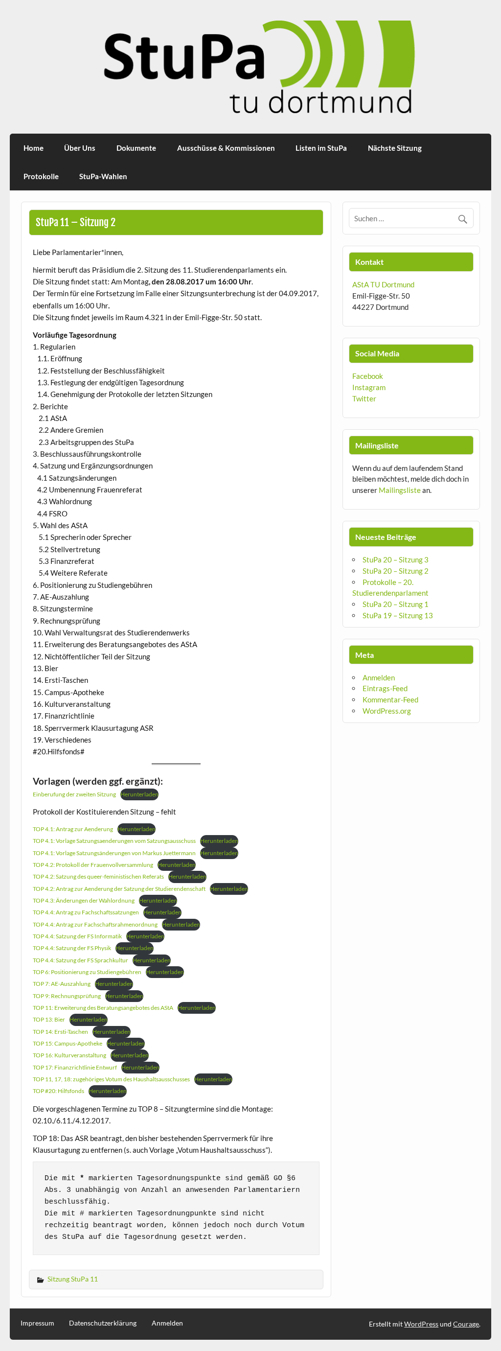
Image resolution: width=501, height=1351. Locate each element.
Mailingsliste (400, 490)
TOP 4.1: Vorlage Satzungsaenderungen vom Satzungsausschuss (114, 840)
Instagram (369, 387)
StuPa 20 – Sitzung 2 (396, 570)
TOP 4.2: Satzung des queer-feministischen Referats (98, 876)
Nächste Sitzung (395, 147)
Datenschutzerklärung (103, 1323)
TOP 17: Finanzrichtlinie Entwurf (75, 1067)
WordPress (421, 1324)
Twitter (364, 398)
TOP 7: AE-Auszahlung (62, 983)
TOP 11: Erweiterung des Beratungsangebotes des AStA (103, 1007)
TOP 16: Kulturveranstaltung (69, 1055)
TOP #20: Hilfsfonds (58, 1091)
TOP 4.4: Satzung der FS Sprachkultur (80, 960)
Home (33, 147)
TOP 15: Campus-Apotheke (67, 1043)
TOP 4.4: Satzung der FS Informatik (77, 936)
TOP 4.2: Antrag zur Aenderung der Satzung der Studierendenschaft (119, 888)
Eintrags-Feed (385, 688)
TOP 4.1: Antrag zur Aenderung (73, 829)
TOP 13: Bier (49, 1019)
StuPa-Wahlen (103, 176)
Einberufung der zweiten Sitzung (74, 794)
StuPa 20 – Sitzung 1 (396, 604)
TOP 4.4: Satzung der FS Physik (72, 948)
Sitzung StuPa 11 (72, 1279)
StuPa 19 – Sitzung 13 (398, 615)
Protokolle (41, 176)
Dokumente (136, 147)
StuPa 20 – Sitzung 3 (396, 559)
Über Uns (79, 147)
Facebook (367, 376)
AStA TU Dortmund (383, 284)
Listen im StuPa (321, 147)
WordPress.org (387, 710)
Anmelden (379, 677)
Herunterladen (139, 794)
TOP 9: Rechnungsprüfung (67, 996)
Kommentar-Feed (390, 699)
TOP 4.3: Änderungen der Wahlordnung (84, 900)
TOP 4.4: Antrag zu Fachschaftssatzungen (86, 912)
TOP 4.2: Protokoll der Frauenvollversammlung (93, 864)
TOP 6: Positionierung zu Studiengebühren (87, 972)
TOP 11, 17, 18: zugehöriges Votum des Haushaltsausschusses (111, 1079)
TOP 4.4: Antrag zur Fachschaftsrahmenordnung (95, 924)
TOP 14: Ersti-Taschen (60, 1031)
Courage (466, 1324)
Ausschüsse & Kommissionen (226, 147)
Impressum (37, 1323)
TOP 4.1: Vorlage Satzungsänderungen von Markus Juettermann (114, 853)
